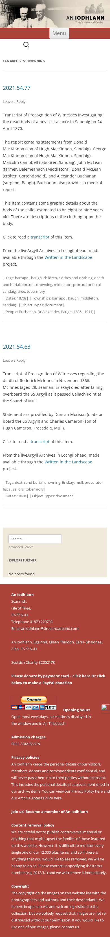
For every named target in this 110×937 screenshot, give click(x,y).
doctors (27, 284)
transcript (40, 237)
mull (79, 482)
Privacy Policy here (87, 791)
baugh (36, 277)
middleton (62, 284)
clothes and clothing (76, 277)
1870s (22, 298)
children (50, 277)
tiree (21, 291)
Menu (59, 33)
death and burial (29, 482)
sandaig (9, 291)
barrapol (22, 277)
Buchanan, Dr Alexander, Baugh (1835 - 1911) (56, 311)
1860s (22, 495)
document (53, 304)
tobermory (36, 291)
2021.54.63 (16, 346)
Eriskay (68, 482)
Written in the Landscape (68, 257)
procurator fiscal (87, 284)
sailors (18, 489)
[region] (55, 14)
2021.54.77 (16, 88)
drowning (44, 284)
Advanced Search (21, 547)
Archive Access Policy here (39, 798)
